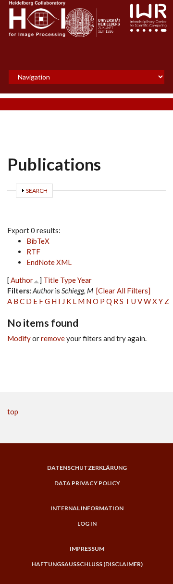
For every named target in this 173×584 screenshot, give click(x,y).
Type (68, 280)
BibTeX (37, 241)
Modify (19, 338)
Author (22, 280)
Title (51, 280)
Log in (87, 524)
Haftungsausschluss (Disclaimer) (87, 564)
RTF (33, 251)
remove (53, 338)
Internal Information (87, 508)
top (12, 411)
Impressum (87, 549)
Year (84, 280)
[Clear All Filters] (123, 290)
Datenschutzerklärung (87, 468)
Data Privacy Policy (87, 483)
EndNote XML (49, 262)
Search (37, 190)
